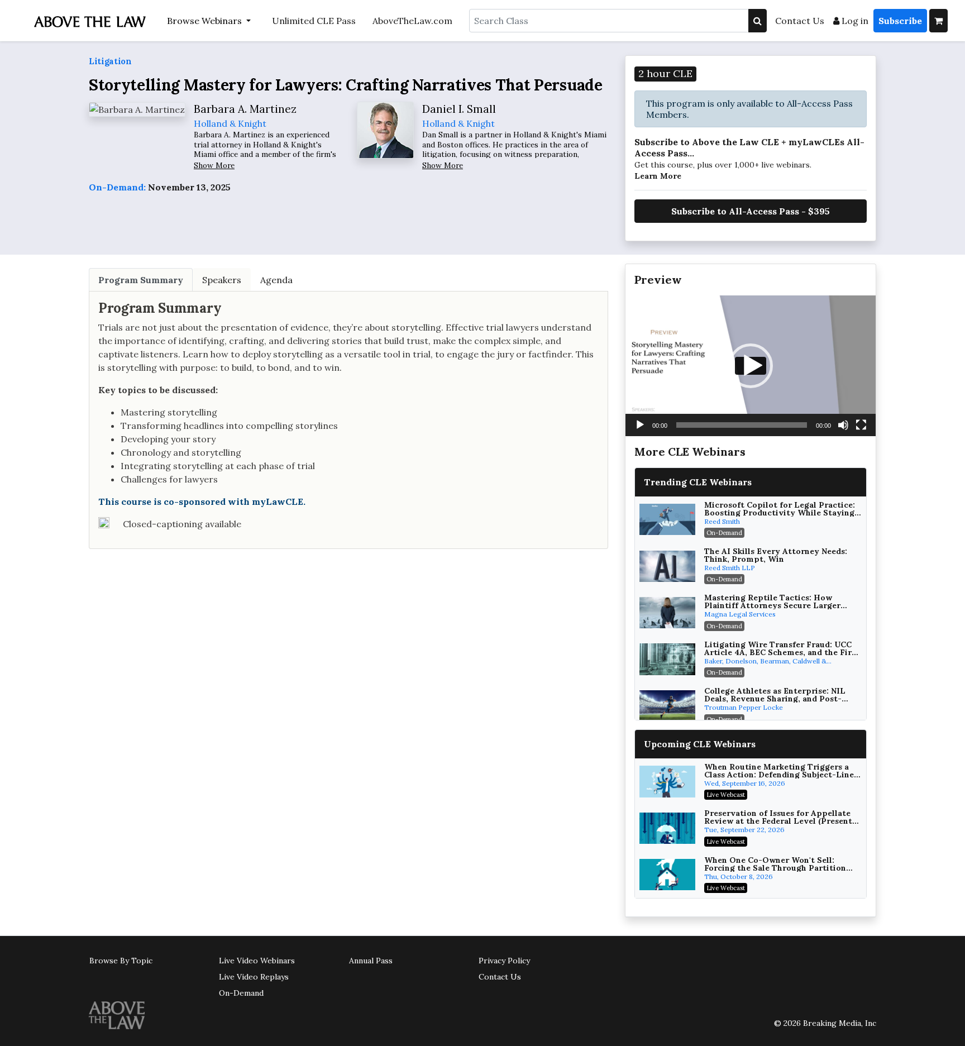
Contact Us (799, 20)
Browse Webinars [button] (205, 20)
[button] (750, 365)
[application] (750, 365)
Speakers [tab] (221, 279)
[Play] (640, 425)
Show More (214, 165)
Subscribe (900, 20)
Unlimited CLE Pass (314, 20)
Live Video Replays (254, 977)
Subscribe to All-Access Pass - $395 (750, 211)
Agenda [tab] (276, 279)
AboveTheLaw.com (412, 20)
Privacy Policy (504, 961)
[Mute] (843, 425)
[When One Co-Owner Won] (667, 874)
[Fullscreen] (861, 425)
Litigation (110, 61)
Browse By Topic (120, 961)
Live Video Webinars (257, 961)
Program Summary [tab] (140, 279)
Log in (853, 20)
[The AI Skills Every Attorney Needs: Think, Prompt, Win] (667, 566)
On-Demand (241, 993)
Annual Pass (371, 961)
